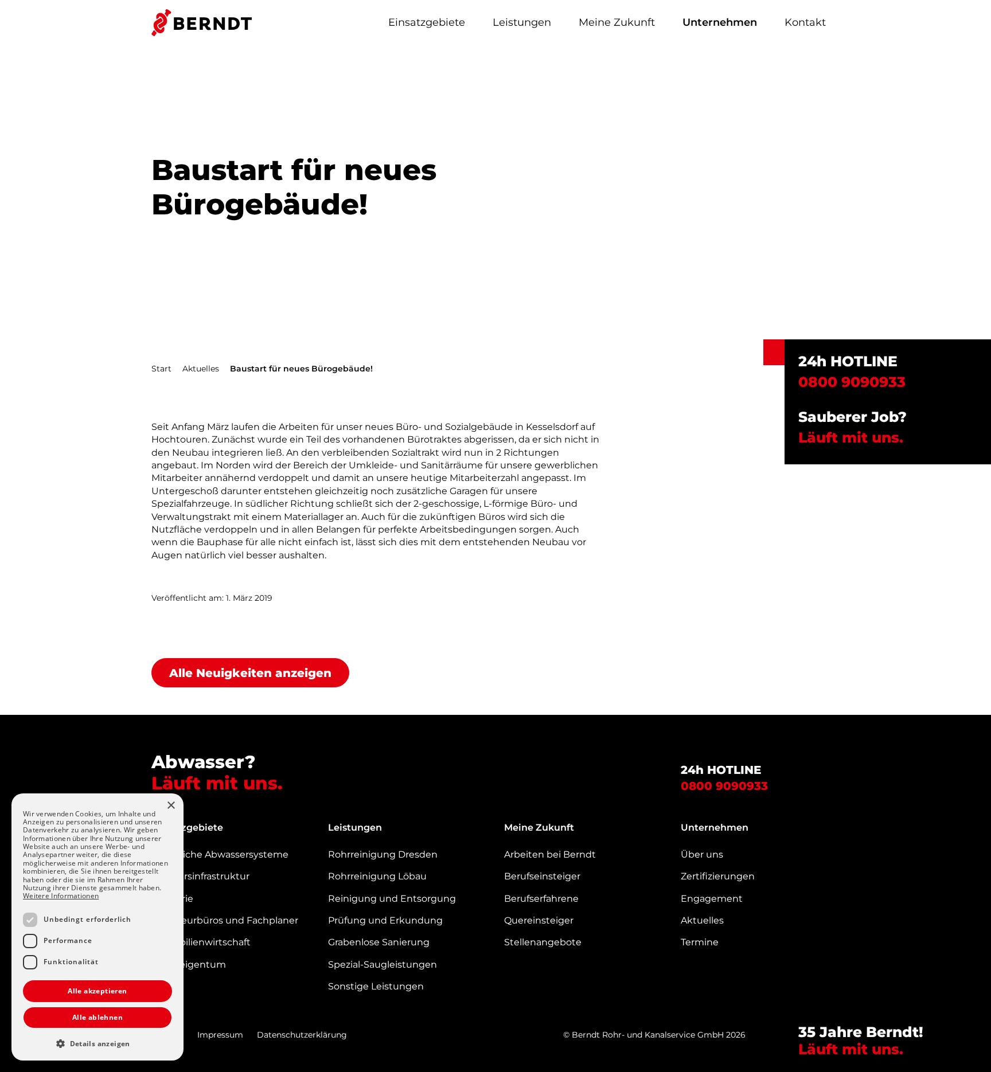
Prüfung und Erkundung (385, 920)
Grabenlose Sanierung (379, 942)
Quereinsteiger (538, 920)
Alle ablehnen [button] (97, 1017)
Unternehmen (719, 22)
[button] (97, 1043)
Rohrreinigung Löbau (377, 876)
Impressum (220, 1035)
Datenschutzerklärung (302, 1035)
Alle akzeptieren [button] (97, 991)
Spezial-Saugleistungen (382, 964)
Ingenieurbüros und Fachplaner (224, 920)
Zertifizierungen (718, 876)
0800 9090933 (724, 786)
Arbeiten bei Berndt (550, 854)
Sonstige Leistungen (376, 986)
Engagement (712, 898)
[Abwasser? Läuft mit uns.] (201, 22)
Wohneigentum (188, 964)
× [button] (170, 805)
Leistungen (522, 22)
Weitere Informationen (61, 896)
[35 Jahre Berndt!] (947, 1023)
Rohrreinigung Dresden (383, 854)
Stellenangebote (543, 942)
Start (161, 368)
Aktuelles (200, 368)
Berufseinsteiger (542, 876)
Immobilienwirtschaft (201, 942)
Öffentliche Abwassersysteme (219, 854)
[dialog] (97, 927)
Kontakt (805, 22)
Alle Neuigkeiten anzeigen (250, 673)
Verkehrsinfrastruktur (200, 876)
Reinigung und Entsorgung (392, 898)
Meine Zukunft (617, 22)
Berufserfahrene (541, 898)
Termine (700, 942)
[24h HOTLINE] (774, 352)
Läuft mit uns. (852, 437)
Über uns (702, 854)
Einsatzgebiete (426, 22)
